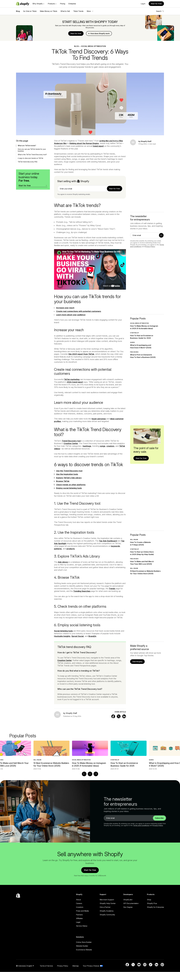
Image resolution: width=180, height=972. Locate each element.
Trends (112, 588)
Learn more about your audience (70, 315)
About (78, 900)
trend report (98, 146)
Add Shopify (137, 662)
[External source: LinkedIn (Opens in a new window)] (156, 964)
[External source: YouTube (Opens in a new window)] (139, 964)
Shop (149, 900)
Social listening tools (63, 631)
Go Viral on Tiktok (30, 11)
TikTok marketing (71, 379)
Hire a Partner (105, 907)
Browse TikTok (62, 481)
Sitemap (75, 966)
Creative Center (71, 443)
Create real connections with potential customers (78, 311)
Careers (79, 903)
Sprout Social (77, 636)
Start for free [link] (114, 189)
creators (110, 446)
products (71, 549)
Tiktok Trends (78, 11)
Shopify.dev (127, 900)
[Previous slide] (84, 774)
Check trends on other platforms (71, 485)
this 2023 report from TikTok (81, 354)
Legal (78, 922)
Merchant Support (107, 900)
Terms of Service (46, 966)
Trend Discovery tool (71, 441)
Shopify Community (107, 915)
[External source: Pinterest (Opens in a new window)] (162, 964)
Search (158, 11)
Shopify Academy (107, 911)
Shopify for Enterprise (155, 907)
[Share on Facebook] (113, 716)
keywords (115, 546)
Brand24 (92, 636)
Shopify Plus (152, 903)
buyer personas (99, 419)
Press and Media (82, 911)
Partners (79, 915)
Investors (79, 907)
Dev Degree (127, 907)
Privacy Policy (150, 246)
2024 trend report (75, 382)
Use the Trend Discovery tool (69, 471)
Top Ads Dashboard (108, 541)
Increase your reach (65, 308)
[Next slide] (96, 774)
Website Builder (82, 946)
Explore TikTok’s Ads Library (69, 478)
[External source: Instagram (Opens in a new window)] (144, 964)
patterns (58, 549)
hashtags (87, 446)
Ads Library (63, 562)
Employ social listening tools (69, 488)
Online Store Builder (84, 942)
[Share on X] (119, 716)
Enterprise (72, 4)
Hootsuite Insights (62, 636)
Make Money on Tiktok (48, 11)
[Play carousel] (90, 774)
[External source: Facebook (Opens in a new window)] (127, 964)
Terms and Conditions (141, 825)
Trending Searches (81, 591)
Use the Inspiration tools (67, 474)
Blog (18, 11)
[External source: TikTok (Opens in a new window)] (150, 964)
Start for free (156, 4)
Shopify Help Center (108, 903)
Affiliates (79, 918)
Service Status (81, 926)
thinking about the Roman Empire (84, 143)
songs (102, 446)
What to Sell (65, 11)
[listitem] (90, 755)
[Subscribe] (161, 235)
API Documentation (131, 903)
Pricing (62, 4)
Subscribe (159, 818)
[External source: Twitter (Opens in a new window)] (133, 964)
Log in (143, 4)
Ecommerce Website (84, 950)
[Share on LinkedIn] (124, 716)
